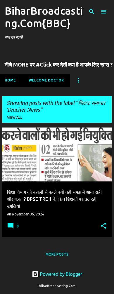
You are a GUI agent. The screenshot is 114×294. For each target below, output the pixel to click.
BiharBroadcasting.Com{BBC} (44, 17)
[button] (103, 226)
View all (14, 117)
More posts (57, 254)
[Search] (91, 12)
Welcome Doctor (46, 80)
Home (10, 80)
